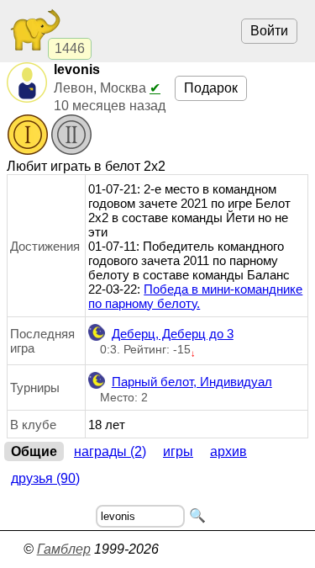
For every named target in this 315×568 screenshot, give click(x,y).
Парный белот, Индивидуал (192, 381)
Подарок (211, 88)
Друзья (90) (45, 478)
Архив (228, 451)
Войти (269, 31)
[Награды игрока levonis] (50, 136)
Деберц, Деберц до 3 (173, 333)
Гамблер (64, 549)
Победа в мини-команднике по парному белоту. (195, 296)
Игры (178, 451)
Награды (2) (110, 451)
